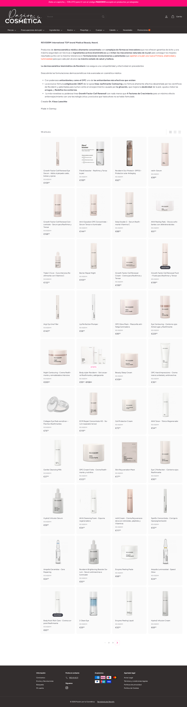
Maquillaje (84, 30)
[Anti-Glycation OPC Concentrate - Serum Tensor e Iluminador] (93, 211)
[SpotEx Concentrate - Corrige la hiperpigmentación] (165, 508)
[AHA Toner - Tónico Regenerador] (165, 409)
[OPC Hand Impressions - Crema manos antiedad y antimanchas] (165, 362)
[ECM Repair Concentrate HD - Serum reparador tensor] (93, 411)
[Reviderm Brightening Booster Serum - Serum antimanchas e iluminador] (93, 560)
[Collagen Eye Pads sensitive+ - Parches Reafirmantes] (57, 411)
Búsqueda (40, 685)
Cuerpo (99, 30)
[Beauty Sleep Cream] (129, 361)
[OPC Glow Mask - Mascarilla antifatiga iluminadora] (129, 314)
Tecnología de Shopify (105, 702)
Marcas (11, 30)
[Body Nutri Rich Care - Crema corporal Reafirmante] (57, 610)
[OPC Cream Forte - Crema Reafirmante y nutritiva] (93, 459)
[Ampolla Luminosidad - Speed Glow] (165, 559)
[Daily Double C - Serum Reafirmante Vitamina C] (129, 211)
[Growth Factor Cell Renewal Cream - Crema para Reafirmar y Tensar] (129, 264)
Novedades (127, 30)
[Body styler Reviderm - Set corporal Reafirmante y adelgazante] (93, 362)
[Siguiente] (117, 642)
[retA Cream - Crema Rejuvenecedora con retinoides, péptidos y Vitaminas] (129, 509)
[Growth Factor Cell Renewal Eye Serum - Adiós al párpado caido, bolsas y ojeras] (57, 162)
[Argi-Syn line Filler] (57, 312)
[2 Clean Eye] (93, 609)
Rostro (70, 30)
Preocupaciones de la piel (31, 30)
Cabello (112, 30)
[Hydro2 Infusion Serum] (57, 506)
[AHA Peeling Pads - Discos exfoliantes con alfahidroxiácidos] (165, 211)
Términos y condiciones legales (136, 681)
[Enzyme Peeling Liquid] (129, 609)
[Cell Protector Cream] (129, 409)
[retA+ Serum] (165, 159)
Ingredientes (54, 30)
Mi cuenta (40, 688)
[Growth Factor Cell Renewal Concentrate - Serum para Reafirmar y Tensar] (57, 213)
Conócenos (40, 678)
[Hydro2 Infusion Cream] (165, 609)
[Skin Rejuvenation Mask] (129, 458)
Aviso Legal (128, 678)
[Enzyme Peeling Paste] (129, 558)
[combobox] (76, 16)
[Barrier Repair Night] (93, 261)
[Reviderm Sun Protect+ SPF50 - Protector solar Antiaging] (129, 160)
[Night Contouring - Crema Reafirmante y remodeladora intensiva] (57, 362)
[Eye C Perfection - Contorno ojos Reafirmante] (165, 459)
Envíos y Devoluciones (44, 681)
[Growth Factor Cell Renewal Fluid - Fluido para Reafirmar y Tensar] (165, 262)
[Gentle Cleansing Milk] (57, 458)
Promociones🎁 (144, 30)
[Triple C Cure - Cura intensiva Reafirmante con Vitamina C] (57, 262)
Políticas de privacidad (133, 685)
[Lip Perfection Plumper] (93, 312)
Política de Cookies (131, 688)
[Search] (103, 16)
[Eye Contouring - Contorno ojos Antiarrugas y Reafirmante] (165, 314)
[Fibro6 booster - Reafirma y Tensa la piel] (93, 160)
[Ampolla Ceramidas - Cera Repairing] (57, 559)
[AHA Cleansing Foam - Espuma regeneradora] (93, 508)
